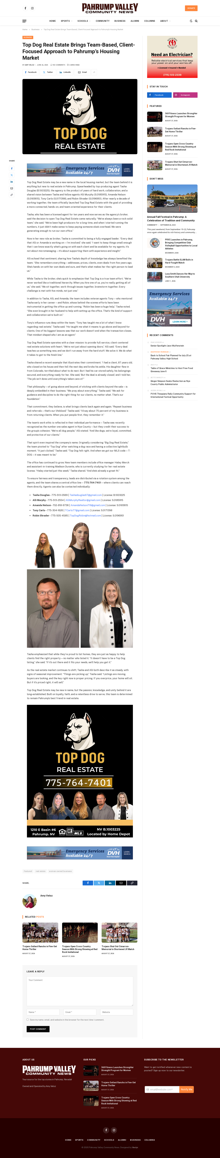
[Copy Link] (11, 194)
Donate (191, 8)
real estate (40, 871)
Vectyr (135, 1147)
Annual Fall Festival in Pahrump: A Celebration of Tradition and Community (171, 218)
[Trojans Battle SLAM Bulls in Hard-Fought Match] (154, 263)
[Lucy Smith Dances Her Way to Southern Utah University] (154, 277)
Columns (149, 21)
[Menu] (24, 21)
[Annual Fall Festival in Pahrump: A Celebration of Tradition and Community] (172, 198)
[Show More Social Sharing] (94, 72)
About (164, 21)
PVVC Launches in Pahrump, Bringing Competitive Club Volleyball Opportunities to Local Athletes (181, 244)
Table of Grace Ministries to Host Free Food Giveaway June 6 (172, 370)
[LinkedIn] (11, 181)
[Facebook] (11, 168)
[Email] (11, 188)
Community (102, 21)
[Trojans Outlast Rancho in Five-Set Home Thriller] (40, 933)
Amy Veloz (29, 65)
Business (120, 21)
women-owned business (60, 871)
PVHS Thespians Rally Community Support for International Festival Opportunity (173, 395)
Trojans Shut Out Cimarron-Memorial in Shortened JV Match (118, 947)
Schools (83, 21)
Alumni (135, 21)
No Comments (59, 65)
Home (52, 21)
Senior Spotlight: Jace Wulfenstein (167, 346)
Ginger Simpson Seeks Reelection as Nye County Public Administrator (170, 382)
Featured (28, 871)
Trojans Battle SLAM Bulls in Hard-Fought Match (179, 261)
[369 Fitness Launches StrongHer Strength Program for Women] (154, 117)
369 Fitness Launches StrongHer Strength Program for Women (181, 115)
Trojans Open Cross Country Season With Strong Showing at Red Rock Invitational (79, 949)
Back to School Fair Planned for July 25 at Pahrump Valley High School (171, 357)
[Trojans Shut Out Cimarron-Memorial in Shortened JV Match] (119, 933)
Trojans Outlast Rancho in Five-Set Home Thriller (39, 947)
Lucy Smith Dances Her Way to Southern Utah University (180, 275)
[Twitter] (11, 175)
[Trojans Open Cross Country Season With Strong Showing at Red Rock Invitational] (80, 933)
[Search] (196, 21)
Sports (65, 21)
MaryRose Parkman (159, 352)
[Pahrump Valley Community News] (110, 8)
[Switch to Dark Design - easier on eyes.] (191, 21)
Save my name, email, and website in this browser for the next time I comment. (67, 1020)
